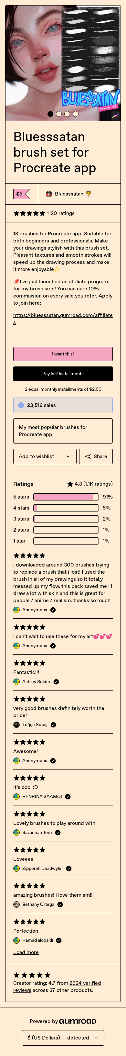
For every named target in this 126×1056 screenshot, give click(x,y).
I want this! (63, 354)
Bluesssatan (73, 194)
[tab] (50, 114)
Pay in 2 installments (63, 373)
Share (100, 456)
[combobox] (45, 456)
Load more (26, 952)
